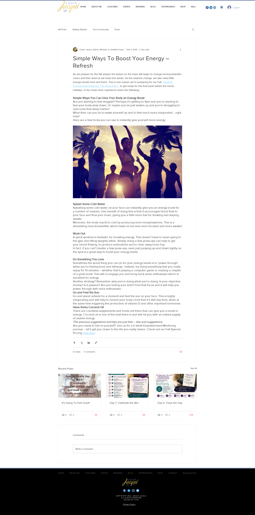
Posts (117, 29)
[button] (221, 6)
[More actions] (180, 49)
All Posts (62, 29)
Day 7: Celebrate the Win (124, 402)
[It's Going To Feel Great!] (79, 386)
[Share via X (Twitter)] (81, 342)
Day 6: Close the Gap (170, 402)
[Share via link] (96, 342)
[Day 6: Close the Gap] (175, 386)
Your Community (101, 29)
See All (194, 368)
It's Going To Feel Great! (76, 402)
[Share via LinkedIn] (88, 342)
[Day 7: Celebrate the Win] (127, 386)
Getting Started (79, 29)
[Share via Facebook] (74, 342)
